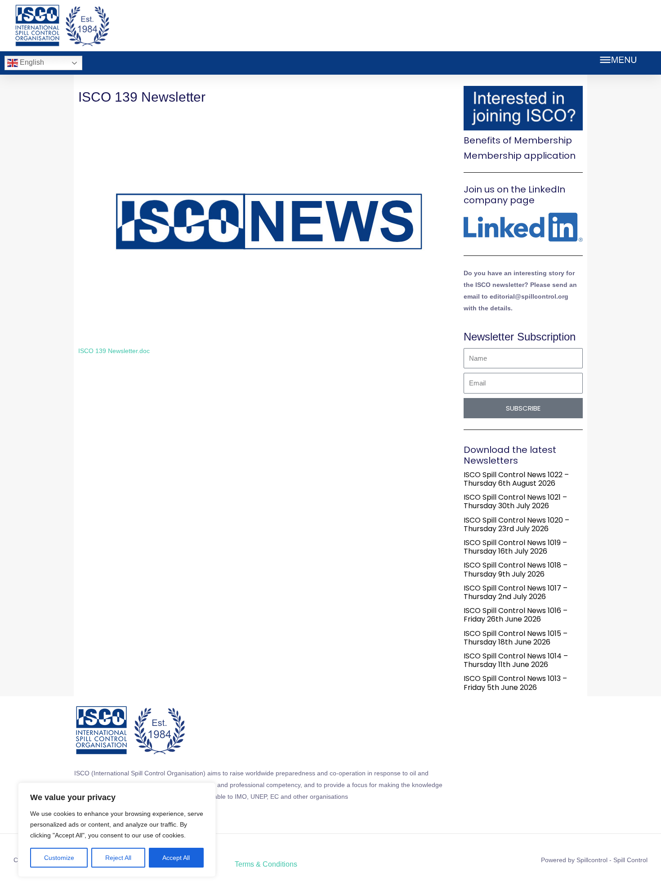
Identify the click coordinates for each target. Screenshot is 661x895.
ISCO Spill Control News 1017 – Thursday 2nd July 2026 (515, 592)
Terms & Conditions (266, 864)
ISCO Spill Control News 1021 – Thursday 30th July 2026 (515, 501)
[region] (117, 830)
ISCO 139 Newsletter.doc (114, 350)
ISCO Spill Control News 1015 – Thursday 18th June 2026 (515, 637)
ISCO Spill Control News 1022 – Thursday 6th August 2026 (516, 479)
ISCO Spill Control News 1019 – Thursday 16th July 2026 (515, 546)
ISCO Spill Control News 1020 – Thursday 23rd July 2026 (516, 524)
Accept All (176, 857)
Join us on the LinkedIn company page (514, 194)
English (31, 62)
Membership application (520, 155)
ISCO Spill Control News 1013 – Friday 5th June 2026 (515, 682)
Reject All (118, 857)
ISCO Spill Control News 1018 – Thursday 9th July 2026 (515, 569)
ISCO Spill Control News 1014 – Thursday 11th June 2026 (516, 660)
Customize (59, 857)
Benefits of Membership (518, 140)
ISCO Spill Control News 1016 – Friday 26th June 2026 (515, 614)
